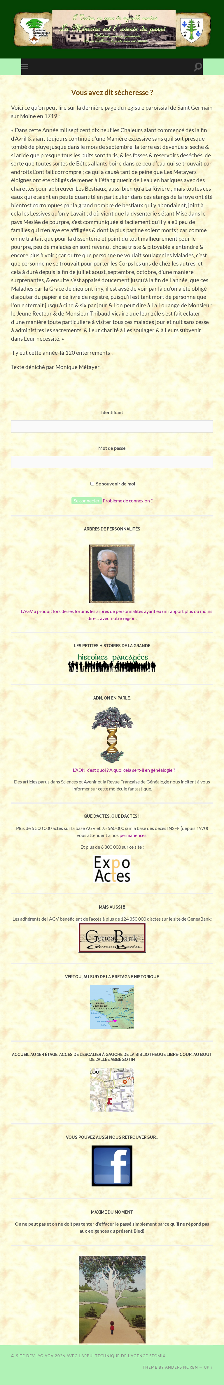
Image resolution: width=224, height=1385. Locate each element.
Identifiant (112, 412)
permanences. (133, 835)
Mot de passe (112, 448)
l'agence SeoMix (146, 1355)
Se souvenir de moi (115, 483)
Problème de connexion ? (128, 500)
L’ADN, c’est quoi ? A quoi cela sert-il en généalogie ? (112, 770)
